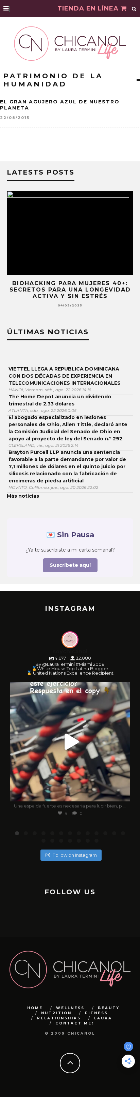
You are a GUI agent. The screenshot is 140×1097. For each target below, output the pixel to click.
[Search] (134, 8)
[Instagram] (121, 793)
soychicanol (68, 688)
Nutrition (56, 1013)
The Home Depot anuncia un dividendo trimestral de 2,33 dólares (59, 400)
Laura (103, 1018)
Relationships (59, 1018)
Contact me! (74, 1023)
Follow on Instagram (75, 855)
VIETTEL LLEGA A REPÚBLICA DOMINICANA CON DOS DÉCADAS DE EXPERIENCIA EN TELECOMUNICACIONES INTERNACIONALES (64, 376)
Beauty (109, 1008)
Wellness (70, 1008)
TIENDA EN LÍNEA (89, 8)
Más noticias (23, 496)
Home (35, 1008)
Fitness (96, 1013)
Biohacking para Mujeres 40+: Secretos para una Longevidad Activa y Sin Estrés (70, 289)
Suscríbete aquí (70, 565)
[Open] (70, 741)
